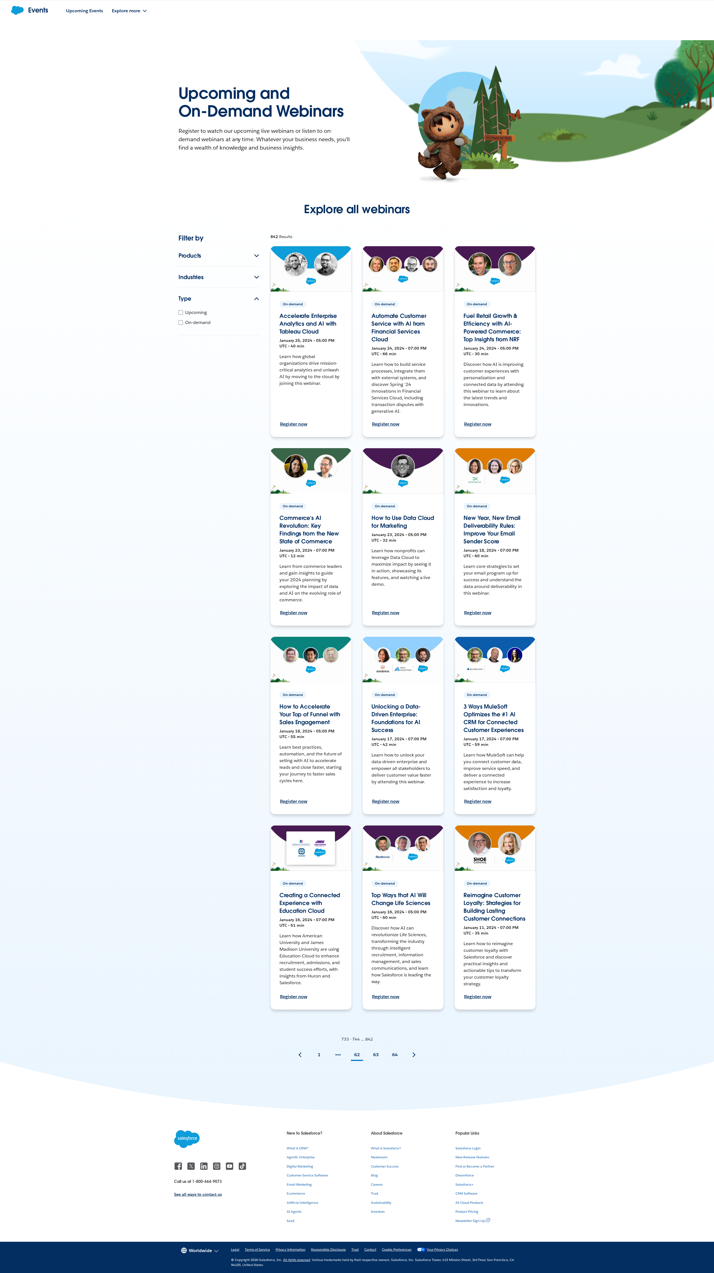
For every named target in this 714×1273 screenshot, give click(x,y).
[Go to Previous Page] (300, 1055)
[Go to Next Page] (414, 1055)
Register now (293, 424)
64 (395, 1055)
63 (376, 1055)
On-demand (198, 322)
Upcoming (196, 312)
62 (357, 1055)
